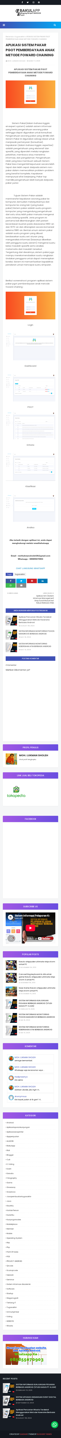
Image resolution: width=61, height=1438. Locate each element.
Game (9, 1182)
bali (8, 1150)
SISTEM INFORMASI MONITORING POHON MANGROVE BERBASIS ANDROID (36, 632)
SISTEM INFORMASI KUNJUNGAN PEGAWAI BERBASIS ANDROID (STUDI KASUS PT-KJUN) (35, 1003)
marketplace (12, 1224)
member (10, 1229)
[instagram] (33, 2)
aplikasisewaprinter (15, 1132)
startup (10, 1293)
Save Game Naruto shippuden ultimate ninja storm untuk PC (37, 989)
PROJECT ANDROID (14, 1261)
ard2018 (10, 1141)
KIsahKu (10, 1206)
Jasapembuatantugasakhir (19, 1196)
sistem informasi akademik (18, 1284)
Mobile (9, 1233)
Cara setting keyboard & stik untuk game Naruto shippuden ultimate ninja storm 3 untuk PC (37, 977)
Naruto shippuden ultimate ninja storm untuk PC (37, 963)
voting (9, 1316)
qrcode (10, 1266)
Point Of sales (12, 1252)
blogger (10, 1155)
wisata (10, 1326)
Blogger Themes (44, 1434)
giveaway (11, 1187)
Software (10, 1289)
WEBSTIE (10, 1321)
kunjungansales (14, 1219)
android (10, 1122)
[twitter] (28, 2)
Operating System (14, 1238)
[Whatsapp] (54, 1424)
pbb (8, 1242)
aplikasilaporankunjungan (18, 1127)
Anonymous (21, 1096)
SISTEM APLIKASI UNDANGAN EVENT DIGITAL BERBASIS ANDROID (36, 1398)
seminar (10, 1279)
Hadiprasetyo (21, 1076)
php (8, 1247)
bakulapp (11, 1146)
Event (9, 1169)
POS (8, 1256)
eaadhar (24, 1434)
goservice (11, 1192)
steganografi (12, 1298)
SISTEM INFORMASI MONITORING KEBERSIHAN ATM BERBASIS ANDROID (35, 645)
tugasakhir (20, 36)
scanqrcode (12, 1270)
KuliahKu (10, 1215)
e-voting (10, 1164)
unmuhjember (13, 1312)
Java (9, 1201)
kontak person (13, 1210)
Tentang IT (11, 1302)
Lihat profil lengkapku (27, 759)
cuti (8, 1159)
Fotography (12, 1178)
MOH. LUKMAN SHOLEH (16, 61)
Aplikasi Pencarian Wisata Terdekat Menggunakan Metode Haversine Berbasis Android (35, 620)
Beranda (9, 36)
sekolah (10, 1275)
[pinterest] (38, 2)
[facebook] (22, 2)
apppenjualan (13, 1136)
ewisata (10, 1173)
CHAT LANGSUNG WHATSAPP (30, 568)
